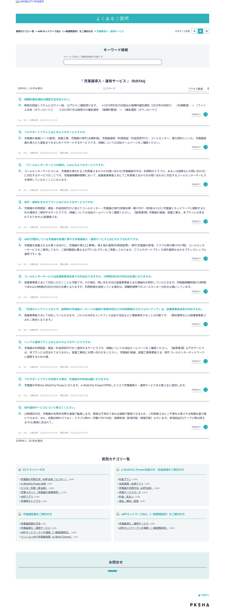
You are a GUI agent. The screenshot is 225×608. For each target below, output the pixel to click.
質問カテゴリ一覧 (25, 31)
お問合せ (112, 570)
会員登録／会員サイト (134, 483)
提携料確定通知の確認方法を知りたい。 (48, 99)
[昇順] (208, 87)
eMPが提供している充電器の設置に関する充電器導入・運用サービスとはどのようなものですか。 (82, 239)
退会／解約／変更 (132, 501)
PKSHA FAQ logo (199, 605)
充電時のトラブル (34, 501)
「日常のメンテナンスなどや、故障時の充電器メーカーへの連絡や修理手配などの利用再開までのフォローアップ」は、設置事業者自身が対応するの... (113, 309)
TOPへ (205, 595)
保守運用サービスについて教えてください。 (50, 407)
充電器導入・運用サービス (39, 528)
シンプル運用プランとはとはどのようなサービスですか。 (58, 342)
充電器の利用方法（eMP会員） (139, 488)
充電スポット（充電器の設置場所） (44, 492)
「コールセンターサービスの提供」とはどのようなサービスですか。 (65, 165)
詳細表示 (196, 114)
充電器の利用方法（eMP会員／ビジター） (47, 479)
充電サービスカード (133, 492)
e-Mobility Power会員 (36, 483)
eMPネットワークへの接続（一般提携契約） (48, 532)
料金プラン (128, 479)
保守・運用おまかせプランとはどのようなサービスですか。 (59, 202)
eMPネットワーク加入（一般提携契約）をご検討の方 (65, 31)
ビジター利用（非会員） (37, 488)
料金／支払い (129, 496)
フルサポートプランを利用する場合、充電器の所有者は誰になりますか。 (67, 379)
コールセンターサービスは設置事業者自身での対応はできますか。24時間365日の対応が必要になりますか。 (88, 276)
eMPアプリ (30, 496)
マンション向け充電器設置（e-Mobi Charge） (49, 536)
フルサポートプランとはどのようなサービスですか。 (56, 132)
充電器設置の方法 (33, 523)
